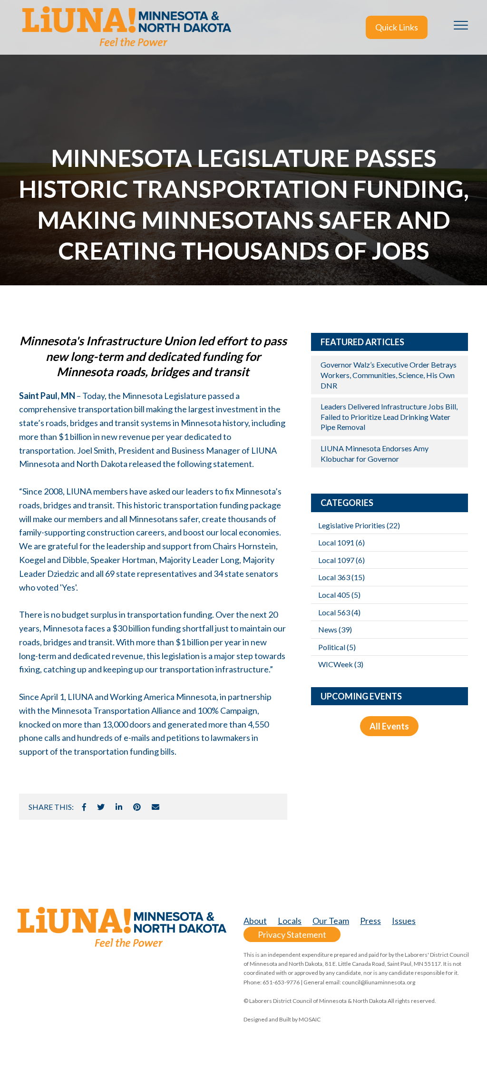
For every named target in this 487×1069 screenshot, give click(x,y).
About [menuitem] (255, 920)
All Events (389, 726)
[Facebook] (84, 807)
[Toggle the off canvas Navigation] (461, 27)
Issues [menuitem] (404, 920)
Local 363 (341, 577)
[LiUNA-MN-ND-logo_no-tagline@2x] (126, 27)
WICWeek (340, 664)
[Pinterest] (137, 807)
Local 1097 (341, 559)
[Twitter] (101, 807)
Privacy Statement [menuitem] (292, 934)
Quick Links (396, 27)
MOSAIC (310, 1019)
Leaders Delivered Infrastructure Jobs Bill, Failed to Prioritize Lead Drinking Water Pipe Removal (389, 416)
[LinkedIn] (119, 807)
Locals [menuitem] (290, 920)
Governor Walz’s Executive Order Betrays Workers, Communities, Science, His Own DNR (389, 374)
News (335, 629)
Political (337, 646)
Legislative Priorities (359, 525)
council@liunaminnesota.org (378, 982)
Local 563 (339, 612)
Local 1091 (341, 542)
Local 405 (339, 594)
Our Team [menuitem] (330, 920)
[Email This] (155, 807)
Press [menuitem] (370, 920)
